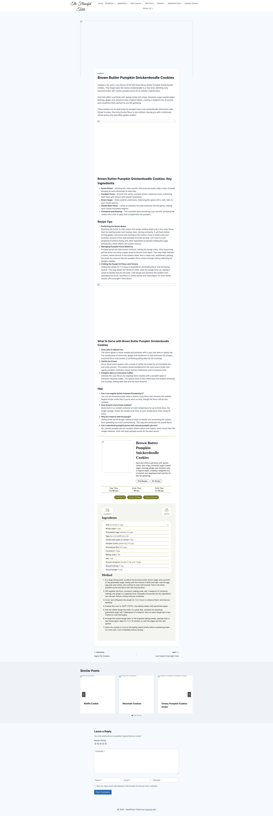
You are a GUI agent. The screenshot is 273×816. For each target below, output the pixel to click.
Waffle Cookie (91, 703)
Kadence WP (150, 809)
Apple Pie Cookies (102, 654)
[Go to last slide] (83, 694)
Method (167, 514)
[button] (168, 525)
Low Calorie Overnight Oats (167, 654)
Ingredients (107, 514)
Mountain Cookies (132, 703)
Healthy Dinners (191, 3)
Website (156, 780)
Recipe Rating (100, 740)
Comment (100, 751)
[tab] (132, 715)
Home (100, 3)
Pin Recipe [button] (156, 481)
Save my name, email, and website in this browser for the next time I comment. (127, 786)
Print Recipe (142, 481)
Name (98, 780)
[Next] (189, 694)
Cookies (101, 73)
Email (127, 780)
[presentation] (97, 687)
